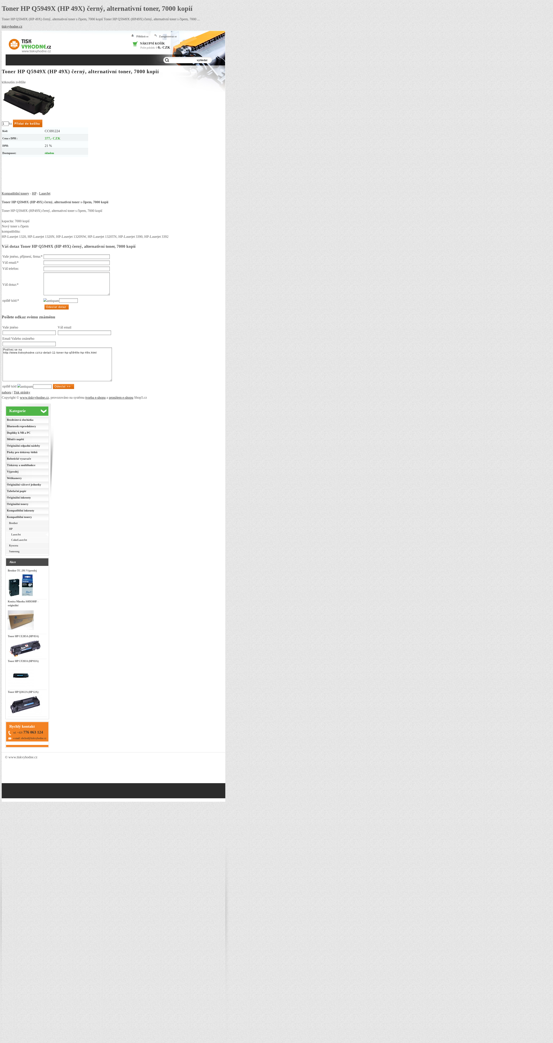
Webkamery (14, 478)
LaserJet (44, 193)
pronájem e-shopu (121, 397)
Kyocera (13, 545)
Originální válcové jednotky (24, 484)
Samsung (14, 551)
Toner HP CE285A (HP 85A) (23, 636)
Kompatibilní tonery (15, 193)
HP (34, 193)
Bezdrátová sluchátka (20, 419)
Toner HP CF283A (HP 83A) (23, 661)
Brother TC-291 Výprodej (22, 570)
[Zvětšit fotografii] (29, 100)
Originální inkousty (19, 497)
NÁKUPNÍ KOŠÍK (152, 43)
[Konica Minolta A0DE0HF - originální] (21, 632)
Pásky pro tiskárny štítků (22, 452)
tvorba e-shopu (95, 397)
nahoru (6, 392)
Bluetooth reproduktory (21, 426)
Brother (13, 523)
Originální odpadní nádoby (23, 445)
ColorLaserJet (19, 539)
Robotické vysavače (19, 458)
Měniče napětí (15, 439)
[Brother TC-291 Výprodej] (21, 597)
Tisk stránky (22, 392)
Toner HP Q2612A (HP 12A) (23, 692)
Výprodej (12, 471)
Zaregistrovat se (168, 36)
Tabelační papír (16, 491)
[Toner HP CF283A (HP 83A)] (21, 687)
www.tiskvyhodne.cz (34, 397)
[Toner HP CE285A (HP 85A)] (25, 657)
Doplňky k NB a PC (18, 432)
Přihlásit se (142, 36)
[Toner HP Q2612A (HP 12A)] (25, 714)
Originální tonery (18, 504)
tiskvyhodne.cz (12, 26)
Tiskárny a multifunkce (21, 465)
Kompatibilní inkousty (20, 510)
